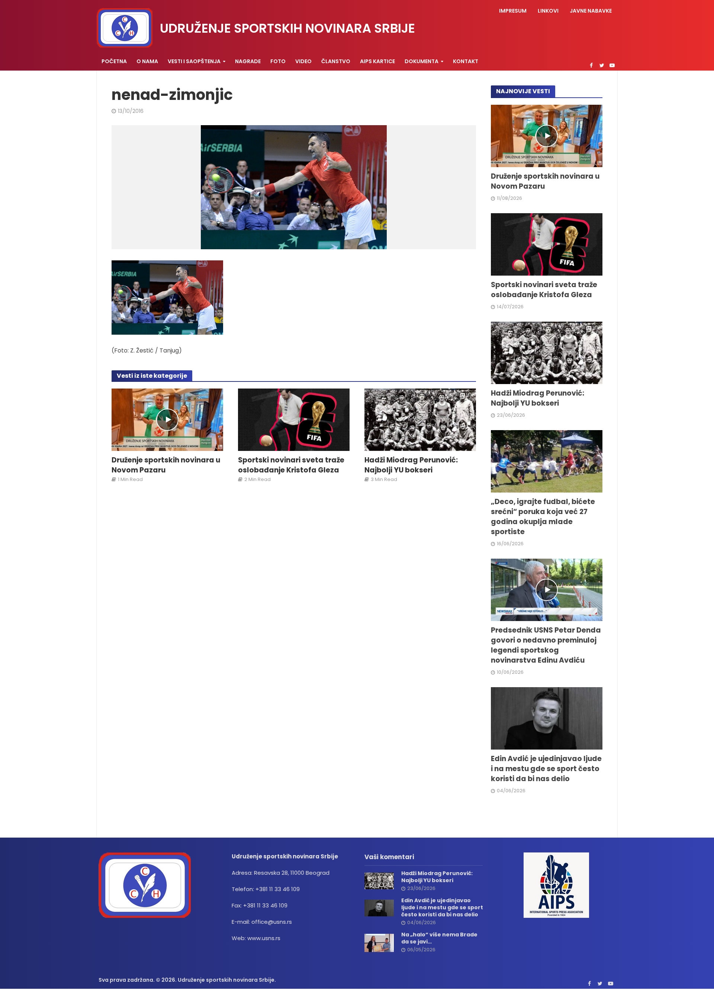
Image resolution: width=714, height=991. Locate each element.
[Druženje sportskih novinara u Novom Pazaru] (167, 419)
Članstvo (335, 61)
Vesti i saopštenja (194, 61)
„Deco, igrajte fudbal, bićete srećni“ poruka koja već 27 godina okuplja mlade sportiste (543, 517)
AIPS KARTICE (377, 61)
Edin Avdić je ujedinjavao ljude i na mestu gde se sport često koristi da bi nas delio (546, 769)
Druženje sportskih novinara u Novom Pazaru (166, 465)
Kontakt (465, 61)
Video (303, 61)
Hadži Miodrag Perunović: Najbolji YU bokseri (411, 465)
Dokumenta (421, 61)
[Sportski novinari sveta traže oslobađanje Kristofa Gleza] (294, 419)
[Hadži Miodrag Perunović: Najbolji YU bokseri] (420, 419)
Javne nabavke (591, 10)
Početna (114, 61)
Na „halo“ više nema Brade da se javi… (439, 938)
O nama (147, 61)
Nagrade (248, 61)
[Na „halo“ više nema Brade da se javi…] (379, 942)
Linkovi (548, 10)
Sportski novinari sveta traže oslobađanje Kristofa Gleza (291, 465)
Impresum (513, 10)
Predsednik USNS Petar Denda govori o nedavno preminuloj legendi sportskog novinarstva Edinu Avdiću (546, 645)
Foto (278, 61)
